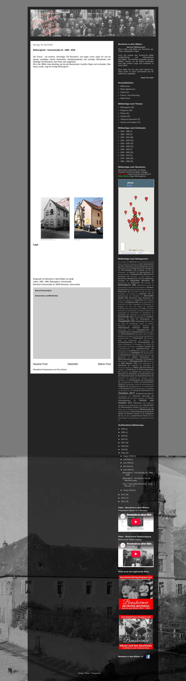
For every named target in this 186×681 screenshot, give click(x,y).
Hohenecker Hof (124, 330)
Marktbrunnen (124, 353)
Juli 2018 (127, 459)
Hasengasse (145, 319)
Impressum (124, 92)
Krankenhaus (122, 346)
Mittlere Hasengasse (140, 357)
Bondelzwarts (122, 287)
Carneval (132, 294)
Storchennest (146, 390)
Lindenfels (132, 351)
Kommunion (138, 344)
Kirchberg (146, 340)
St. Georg (134, 390)
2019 (123, 450)
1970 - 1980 (125, 158)
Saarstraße (133, 378)
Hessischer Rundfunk (141, 325)
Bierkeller (148, 283)
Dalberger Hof (144, 294)
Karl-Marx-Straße (123, 338)
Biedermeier (135, 283)
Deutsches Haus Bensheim (139, 298)
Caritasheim (122, 294)
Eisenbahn (139, 300)
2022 (123, 439)
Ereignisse (124, 110)
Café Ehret (134, 291)
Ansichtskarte (126, 270)
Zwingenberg (134, 418)
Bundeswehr (140, 287)
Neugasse (150, 359)
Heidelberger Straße (137, 323)
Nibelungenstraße (136, 361)
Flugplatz (121, 306)
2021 (123, 443)
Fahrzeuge (147, 304)
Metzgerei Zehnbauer (144, 355)
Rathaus (135, 372)
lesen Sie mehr (147, 78)
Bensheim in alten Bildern (140, 276)
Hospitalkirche (123, 332)
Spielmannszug (139, 388)
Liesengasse (122, 351)
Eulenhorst (121, 304)
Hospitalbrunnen (143, 330)
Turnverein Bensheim (137, 398)
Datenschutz (125, 98)
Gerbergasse (147, 312)
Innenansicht (149, 332)
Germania (122, 315)
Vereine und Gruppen (128, 122)
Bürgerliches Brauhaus (144, 289)
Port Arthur (147, 367)
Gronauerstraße (139, 317)
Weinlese (145, 407)
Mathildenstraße (149, 353)
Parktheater (146, 365)
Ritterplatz (133, 374)
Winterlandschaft (123, 411)
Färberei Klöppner (145, 310)
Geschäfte (133, 315)
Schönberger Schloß (132, 384)
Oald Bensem (126, 363)
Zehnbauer (149, 413)
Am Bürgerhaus (142, 266)
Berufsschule (122, 283)
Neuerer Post (40, 364)
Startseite (73, 364)
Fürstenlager (122, 312)
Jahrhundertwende (128, 334)
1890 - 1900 (125, 134)
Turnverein (122, 398)
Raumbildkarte (146, 372)
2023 (123, 436)
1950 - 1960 (125, 152)
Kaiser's (131, 336)
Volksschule (137, 403)
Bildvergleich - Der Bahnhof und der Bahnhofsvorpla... (136, 479)
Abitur (124, 262)
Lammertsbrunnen (124, 348)
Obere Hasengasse (144, 363)
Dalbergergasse (123, 296)
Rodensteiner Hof (147, 374)
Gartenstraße (134, 312)
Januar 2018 (128, 490)
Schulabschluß (125, 382)
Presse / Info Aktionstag (129, 95)
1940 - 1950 (125, 149)
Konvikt (148, 344)
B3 (150, 270)
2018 (123, 453)
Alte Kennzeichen (142, 262)
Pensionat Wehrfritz (124, 367)
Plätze (122, 113)
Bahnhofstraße (145, 272)
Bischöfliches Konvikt (144, 285)
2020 (123, 446)
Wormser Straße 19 (134, 413)
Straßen (123, 116)
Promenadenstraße (146, 369)
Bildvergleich (55, 282)
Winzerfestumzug (137, 411)
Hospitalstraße (137, 332)
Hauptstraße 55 (141, 321)
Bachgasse (121, 272)
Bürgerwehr (122, 291)
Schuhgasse (149, 380)
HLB (132, 319)
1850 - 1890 (125, 131)
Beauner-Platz (137, 274)
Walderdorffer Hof (135, 405)
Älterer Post (104, 364)
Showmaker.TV (126, 388)
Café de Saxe (146, 291)
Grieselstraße (66, 282)
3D (119, 262)
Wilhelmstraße (145, 409)
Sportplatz (150, 388)
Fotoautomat (133, 308)
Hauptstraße (124, 321)
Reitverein (122, 374)
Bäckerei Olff (131, 289)
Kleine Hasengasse (124, 344)
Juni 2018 (127, 463)
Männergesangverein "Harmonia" (130, 359)
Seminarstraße (149, 386)
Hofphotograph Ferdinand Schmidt (133, 327)
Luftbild (151, 351)
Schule (136, 382)
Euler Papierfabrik (135, 304)
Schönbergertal (146, 384)
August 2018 (128, 456)
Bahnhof (132, 272)
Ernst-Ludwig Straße (144, 302)
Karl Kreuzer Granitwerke (144, 336)
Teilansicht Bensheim (128, 119)
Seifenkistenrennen (135, 386)
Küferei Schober (144, 346)
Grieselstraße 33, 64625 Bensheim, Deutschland (61, 284)
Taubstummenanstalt (143, 393)
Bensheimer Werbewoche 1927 (130, 278)
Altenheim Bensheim (130, 264)
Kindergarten (133, 340)
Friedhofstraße (132, 310)
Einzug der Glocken (125, 300)
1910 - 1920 (125, 140)
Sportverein (124, 390)
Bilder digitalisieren (127, 89)
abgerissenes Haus (147, 418)
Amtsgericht (149, 268)
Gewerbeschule (146, 315)
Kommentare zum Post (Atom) (54, 370)
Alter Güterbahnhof (146, 264)
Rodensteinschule (127, 376)
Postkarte (121, 369)
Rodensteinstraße (144, 376)
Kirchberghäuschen (125, 342)
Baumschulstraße (123, 274)
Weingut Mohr (148, 405)
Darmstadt (136, 296)
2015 (123, 501)
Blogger (104, 673)
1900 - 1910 (125, 137)
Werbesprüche (132, 409)
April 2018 (127, 470)
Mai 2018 (127, 466)
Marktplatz (136, 353)
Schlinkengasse (134, 380)
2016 (123, 498)
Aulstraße (140, 270)
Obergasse (122, 365)
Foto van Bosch (135, 306)
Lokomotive (143, 351)
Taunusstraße (122, 396)
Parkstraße (135, 365)
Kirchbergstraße (144, 342)
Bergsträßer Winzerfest (140, 281)
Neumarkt (124, 361)
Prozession (124, 372)
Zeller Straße (125, 416)
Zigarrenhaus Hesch (139, 416)
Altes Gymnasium (127, 266)
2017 (123, 495)
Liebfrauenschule (142, 348)
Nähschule (150, 361)
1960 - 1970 (125, 155)
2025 (123, 432)
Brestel (131, 287)
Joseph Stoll (142, 334)
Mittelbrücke (122, 357)
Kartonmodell (138, 338)
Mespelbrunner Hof (127, 355)
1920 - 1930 (125, 143)
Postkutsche (131, 369)
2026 (123, 429)
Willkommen (125, 86)
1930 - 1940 (125, 146)
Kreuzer (132, 346)
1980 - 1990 (44, 282)
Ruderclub (121, 378)
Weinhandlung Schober (130, 407)
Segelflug (121, 386)
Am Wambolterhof (135, 268)
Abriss (131, 262)
